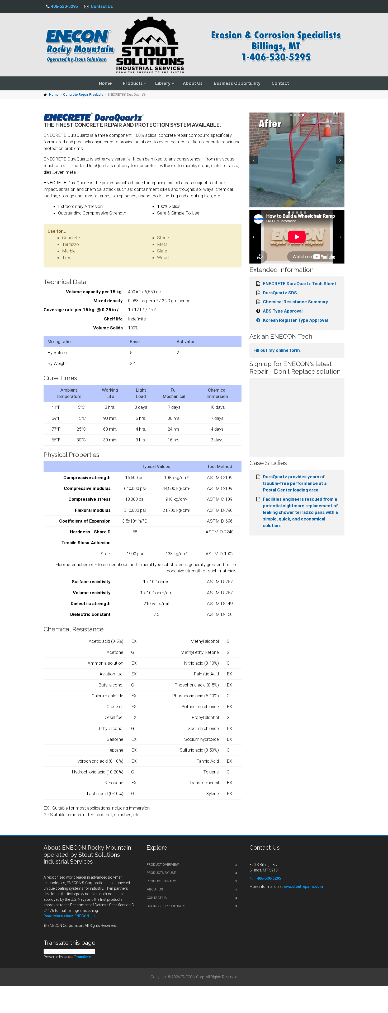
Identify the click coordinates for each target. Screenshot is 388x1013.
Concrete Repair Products (83, 94)
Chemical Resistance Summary (295, 301)
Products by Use (161, 873)
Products (133, 83)
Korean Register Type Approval (295, 320)
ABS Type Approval (282, 311)
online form (288, 350)
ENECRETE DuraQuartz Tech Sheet (299, 283)
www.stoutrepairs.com (303, 886)
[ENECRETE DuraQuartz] (328, 160)
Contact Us (102, 6)
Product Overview (163, 864)
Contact (280, 83)
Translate (82, 957)
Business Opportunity (237, 83)
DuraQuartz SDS (280, 292)
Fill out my (264, 350)
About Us (193, 83)
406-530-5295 (64, 6)
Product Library (161, 881)
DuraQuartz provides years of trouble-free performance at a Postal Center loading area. (295, 483)
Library (163, 83)
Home (105, 83)
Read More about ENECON (67, 916)
